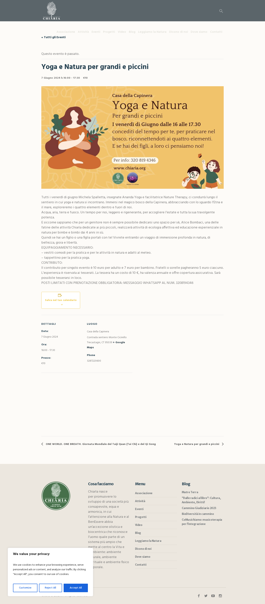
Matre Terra (190, 492)
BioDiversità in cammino (198, 514)
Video (138, 525)
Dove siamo (142, 556)
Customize (25, 588)
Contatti (140, 564)
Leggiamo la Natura (148, 541)
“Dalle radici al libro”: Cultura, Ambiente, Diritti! (201, 500)
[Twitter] (206, 596)
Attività (140, 501)
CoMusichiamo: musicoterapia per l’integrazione (202, 522)
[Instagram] (220, 596)
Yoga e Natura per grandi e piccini (197, 444)
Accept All (76, 588)
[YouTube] (213, 596)
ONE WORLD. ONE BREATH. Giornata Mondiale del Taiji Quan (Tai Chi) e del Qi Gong (100, 444)
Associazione (143, 493)
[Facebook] (198, 596)
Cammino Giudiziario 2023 (199, 508)
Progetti (140, 517)
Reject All (50, 588)
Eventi (139, 509)
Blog (138, 533)
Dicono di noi (143, 549)
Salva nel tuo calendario (61, 300)
